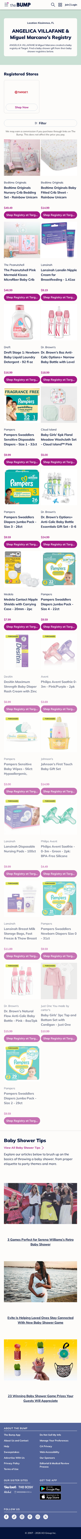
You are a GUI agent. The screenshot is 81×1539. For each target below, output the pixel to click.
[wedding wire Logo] (22, 1491)
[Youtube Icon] (37, 1516)
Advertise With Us (14, 1457)
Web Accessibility (49, 1452)
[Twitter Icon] (45, 1516)
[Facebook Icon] (6, 1516)
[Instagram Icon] (22, 1516)
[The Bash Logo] (26, 1487)
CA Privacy (46, 1446)
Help (6, 1446)
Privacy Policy (12, 1463)
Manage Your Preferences (54, 1440)
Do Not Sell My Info (50, 1434)
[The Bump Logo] (20, 5)
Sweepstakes (11, 1452)
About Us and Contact (16, 1440)
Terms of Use (11, 1469)
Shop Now (22, 107)
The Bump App (12, 1434)
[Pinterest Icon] (30, 1516)
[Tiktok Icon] (14, 1516)
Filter (42, 123)
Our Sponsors (47, 1457)
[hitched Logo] (7, 1491)
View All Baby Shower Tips (22, 1147)
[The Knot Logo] (10, 1487)
